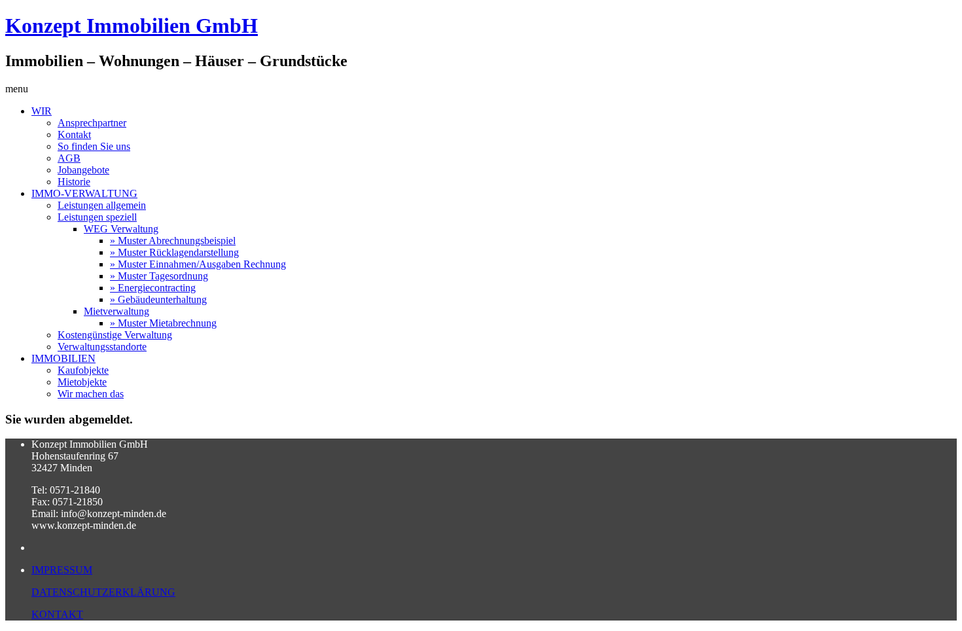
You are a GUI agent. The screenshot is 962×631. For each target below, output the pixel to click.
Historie (74, 181)
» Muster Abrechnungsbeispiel (173, 240)
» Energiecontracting (153, 287)
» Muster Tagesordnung (159, 275)
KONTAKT (57, 614)
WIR (41, 111)
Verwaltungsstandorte (102, 346)
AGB (69, 158)
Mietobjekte (82, 382)
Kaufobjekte (83, 370)
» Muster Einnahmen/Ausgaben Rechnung (198, 264)
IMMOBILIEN (63, 358)
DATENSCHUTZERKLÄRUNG (103, 592)
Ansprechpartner (92, 122)
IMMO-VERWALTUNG (84, 193)
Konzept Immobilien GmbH (131, 25)
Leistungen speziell (97, 217)
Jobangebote (83, 169)
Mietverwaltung (116, 311)
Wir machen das (91, 393)
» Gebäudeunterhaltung (158, 299)
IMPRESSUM (61, 569)
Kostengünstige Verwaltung (115, 334)
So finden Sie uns (94, 146)
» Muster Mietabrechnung (163, 323)
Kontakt (74, 134)
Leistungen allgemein (102, 205)
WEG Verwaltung (121, 228)
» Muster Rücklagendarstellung (174, 252)
